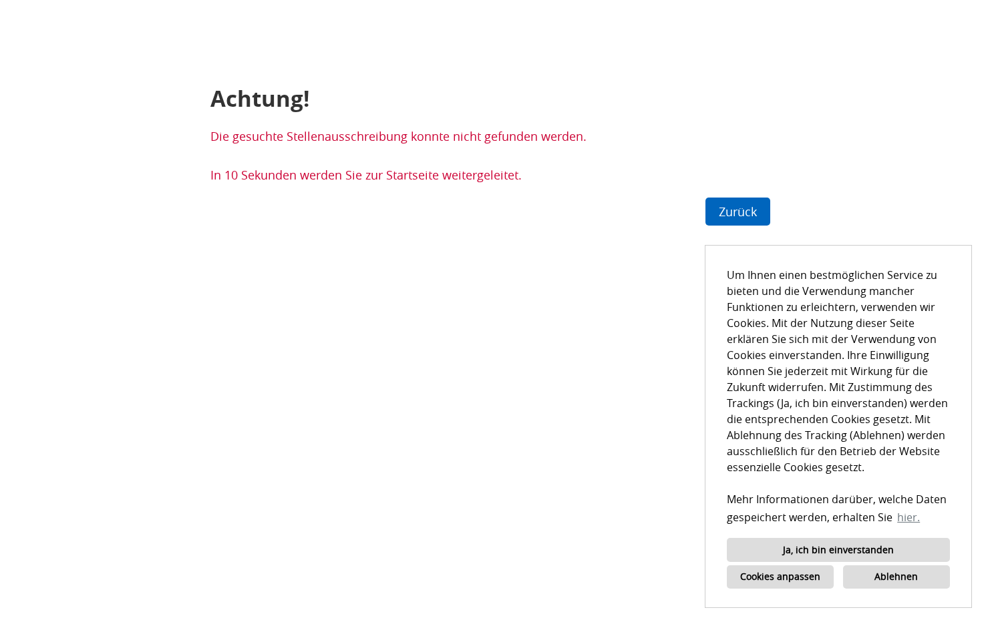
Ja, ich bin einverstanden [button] (838, 549)
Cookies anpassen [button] (780, 576)
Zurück (738, 212)
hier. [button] (908, 517)
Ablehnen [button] (896, 576)
